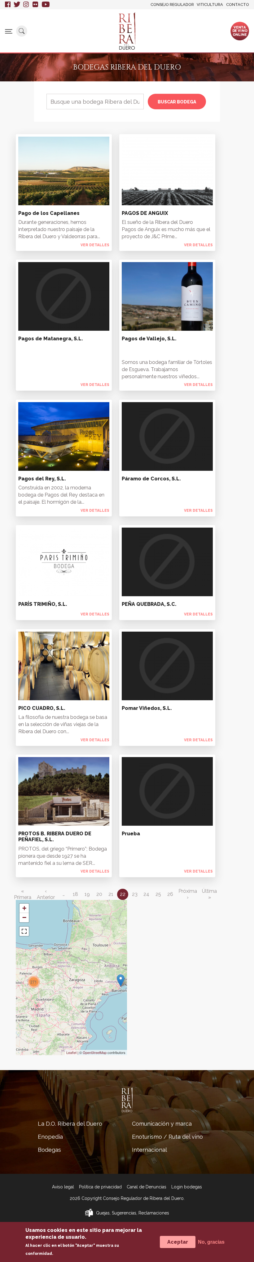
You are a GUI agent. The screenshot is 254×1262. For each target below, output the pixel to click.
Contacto (237, 4)
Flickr (36, 5)
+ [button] (24, 908)
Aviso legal (63, 1186)
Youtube (46, 5)
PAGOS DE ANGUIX (145, 213)
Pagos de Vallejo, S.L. (149, 339)
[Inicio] (127, 31)
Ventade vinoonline (239, 30)
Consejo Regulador (172, 4)
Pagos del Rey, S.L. (42, 479)
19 (87, 894)
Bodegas (49, 1149)
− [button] (24, 917)
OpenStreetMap (95, 1052)
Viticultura (210, 4)
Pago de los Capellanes (49, 213)
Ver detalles (95, 245)
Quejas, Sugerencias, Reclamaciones (132, 1212)
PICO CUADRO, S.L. (41, 708)
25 (158, 894)
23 (135, 894)
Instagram (26, 5)
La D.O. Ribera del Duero (70, 1123)
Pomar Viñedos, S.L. (147, 708)
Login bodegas (186, 1186)
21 (110, 894)
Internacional (149, 1149)
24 (146, 894)
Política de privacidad (100, 1186)
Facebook (8, 5)
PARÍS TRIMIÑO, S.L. (42, 604)
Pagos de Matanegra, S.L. (50, 339)
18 (75, 894)
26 (170, 894)
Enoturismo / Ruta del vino (167, 1136)
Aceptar (177, 1242)
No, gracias (211, 1242)
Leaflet (71, 1052)
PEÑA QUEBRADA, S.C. (149, 604)
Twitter (17, 5)
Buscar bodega (177, 101)
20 (99, 894)
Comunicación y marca (162, 1123)
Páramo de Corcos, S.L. (151, 479)
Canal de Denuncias (146, 1186)
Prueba (131, 834)
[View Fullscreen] (24, 931)
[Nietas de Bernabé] (121, 980)
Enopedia (50, 1136)
